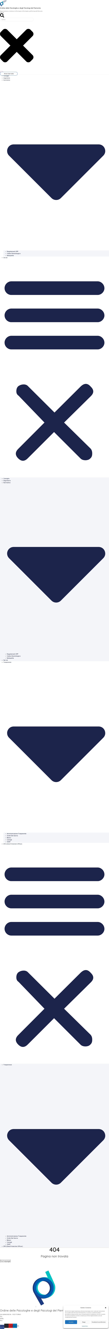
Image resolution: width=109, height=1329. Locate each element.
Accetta (71, 1322)
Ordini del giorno (12, 836)
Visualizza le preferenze (99, 1322)
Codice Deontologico (14, 253)
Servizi (5, 257)
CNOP (8, 842)
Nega (83, 1322)
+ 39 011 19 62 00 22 (9, 1316)
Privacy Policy (4, 1306)
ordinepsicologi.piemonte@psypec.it (15, 1320)
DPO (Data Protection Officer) (12, 844)
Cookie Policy (85, 1326)
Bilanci (9, 838)
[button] (105, 1308)
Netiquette (10, 255)
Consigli (9, 840)
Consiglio (6, 76)
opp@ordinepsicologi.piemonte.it (15, 1318)
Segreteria (6, 78)
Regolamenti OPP (12, 251)
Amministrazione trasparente (16, 833)
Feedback (39, 1306)
